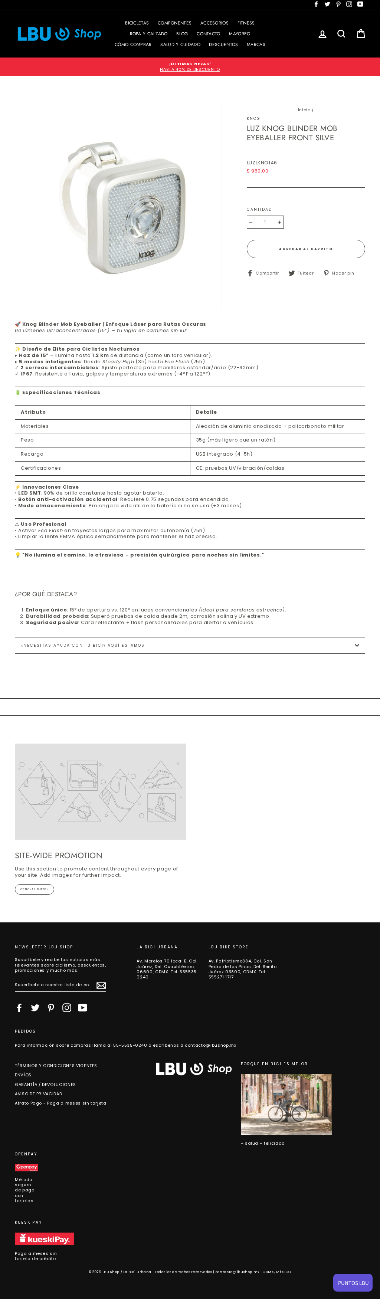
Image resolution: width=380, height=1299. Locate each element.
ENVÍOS (23, 1075)
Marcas (256, 44)
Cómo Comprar (133, 44)
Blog (182, 33)
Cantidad (259, 209)
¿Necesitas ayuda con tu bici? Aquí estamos (83, 645)
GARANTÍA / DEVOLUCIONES (45, 1085)
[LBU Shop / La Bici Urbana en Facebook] (19, 1007)
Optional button (34, 889)
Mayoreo (239, 33)
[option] (190, 66)
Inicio (304, 110)
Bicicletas (137, 23)
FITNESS (246, 23)
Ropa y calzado (149, 33)
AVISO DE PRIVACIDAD (38, 1094)
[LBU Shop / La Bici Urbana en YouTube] (82, 1007)
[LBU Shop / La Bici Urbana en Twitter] (35, 1007)
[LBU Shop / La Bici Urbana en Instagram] (66, 1007)
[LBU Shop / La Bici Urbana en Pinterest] (50, 1007)
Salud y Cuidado (180, 44)
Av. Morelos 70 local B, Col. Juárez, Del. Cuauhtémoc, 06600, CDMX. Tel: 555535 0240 (167, 969)
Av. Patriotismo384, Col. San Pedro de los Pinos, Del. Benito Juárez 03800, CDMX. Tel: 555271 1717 (243, 969)
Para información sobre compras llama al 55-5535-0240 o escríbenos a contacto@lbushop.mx (125, 1045)
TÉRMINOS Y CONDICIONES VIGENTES (56, 1066)
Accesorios (214, 23)
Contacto (208, 33)
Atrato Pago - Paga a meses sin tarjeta (61, 1103)
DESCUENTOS (223, 44)
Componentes (174, 23)
